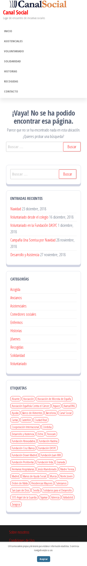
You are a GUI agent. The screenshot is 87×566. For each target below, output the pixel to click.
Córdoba (47, 427)
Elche (40, 434)
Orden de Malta (20, 483)
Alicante (16, 399)
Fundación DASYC (47, 448)
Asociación (28, 399)
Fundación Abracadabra (23, 441)
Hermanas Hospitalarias (23, 469)
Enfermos (16, 322)
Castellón (26, 420)
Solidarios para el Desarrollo (57, 490)
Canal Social (15, 12)
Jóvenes (15, 339)
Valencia (55, 497)
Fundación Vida (45, 462)
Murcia (53, 476)
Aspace (56, 406)
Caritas (15, 420)
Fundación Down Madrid (24, 455)
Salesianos (61, 483)
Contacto (11, 91)
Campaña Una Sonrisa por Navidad (32, 240)
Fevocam (51, 434)
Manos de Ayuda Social (34, 476)
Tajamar (44, 497)
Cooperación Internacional (25, 427)
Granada (61, 462)
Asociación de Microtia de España (54, 399)
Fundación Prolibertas (23, 462)
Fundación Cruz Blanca (23, 448)
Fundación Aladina (48, 441)
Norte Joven (66, 476)
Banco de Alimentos (32, 413)
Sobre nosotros (19, 532)
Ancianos (16, 297)
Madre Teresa (67, 469)
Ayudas (15, 413)
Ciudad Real (41, 420)
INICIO (8, 31)
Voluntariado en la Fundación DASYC (33, 225)
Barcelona (51, 413)
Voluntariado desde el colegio (29, 217)
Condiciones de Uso (22, 540)
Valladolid (68, 497)
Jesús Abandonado (47, 469)
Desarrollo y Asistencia (24, 254)
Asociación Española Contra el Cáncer (30, 406)
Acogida (15, 289)
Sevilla (36, 490)
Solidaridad (12, 61)
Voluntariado (14, 51)
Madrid (15, 476)
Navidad (15, 209)
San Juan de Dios (20, 490)
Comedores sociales (23, 314)
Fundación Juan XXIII (51, 455)
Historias (10, 71)
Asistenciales (13, 41)
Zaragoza (16, 504)
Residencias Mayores (41, 483)
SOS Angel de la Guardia (24, 497)
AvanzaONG (69, 406)
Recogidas (11, 81)
